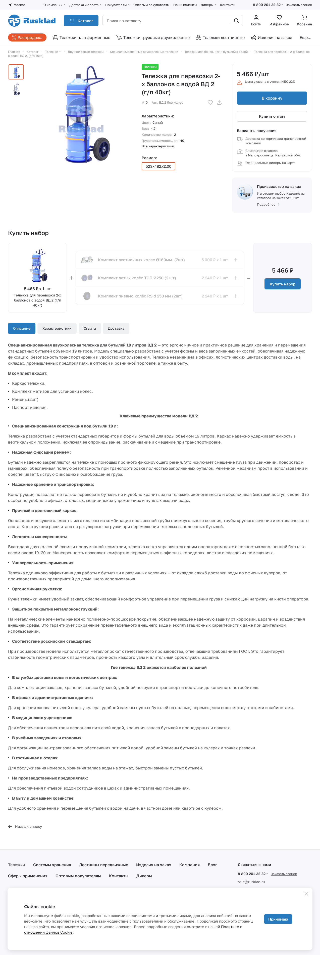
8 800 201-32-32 (267, 5)
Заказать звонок (299, 5)
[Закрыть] (306, 894)
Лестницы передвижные (103, 864)
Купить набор (282, 284)
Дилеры (144, 875)
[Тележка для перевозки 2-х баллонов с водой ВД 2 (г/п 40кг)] (81, 115)
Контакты (118, 875)
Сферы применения (27, 875)
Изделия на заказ (153, 864)
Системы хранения (52, 864)
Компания (189, 864)
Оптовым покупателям (78, 875)
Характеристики (57, 328)
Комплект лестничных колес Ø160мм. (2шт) (141, 259)
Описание (21, 328)
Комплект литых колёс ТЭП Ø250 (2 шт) (137, 277)
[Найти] (236, 20)
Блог (212, 864)
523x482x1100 (158, 166)
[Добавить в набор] (235, 259)
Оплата (90, 328)
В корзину (272, 98)
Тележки (16, 864)
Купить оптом (272, 116)
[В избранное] (210, 102)
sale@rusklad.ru (251, 882)
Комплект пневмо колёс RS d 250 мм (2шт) (140, 295)
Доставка (116, 328)
